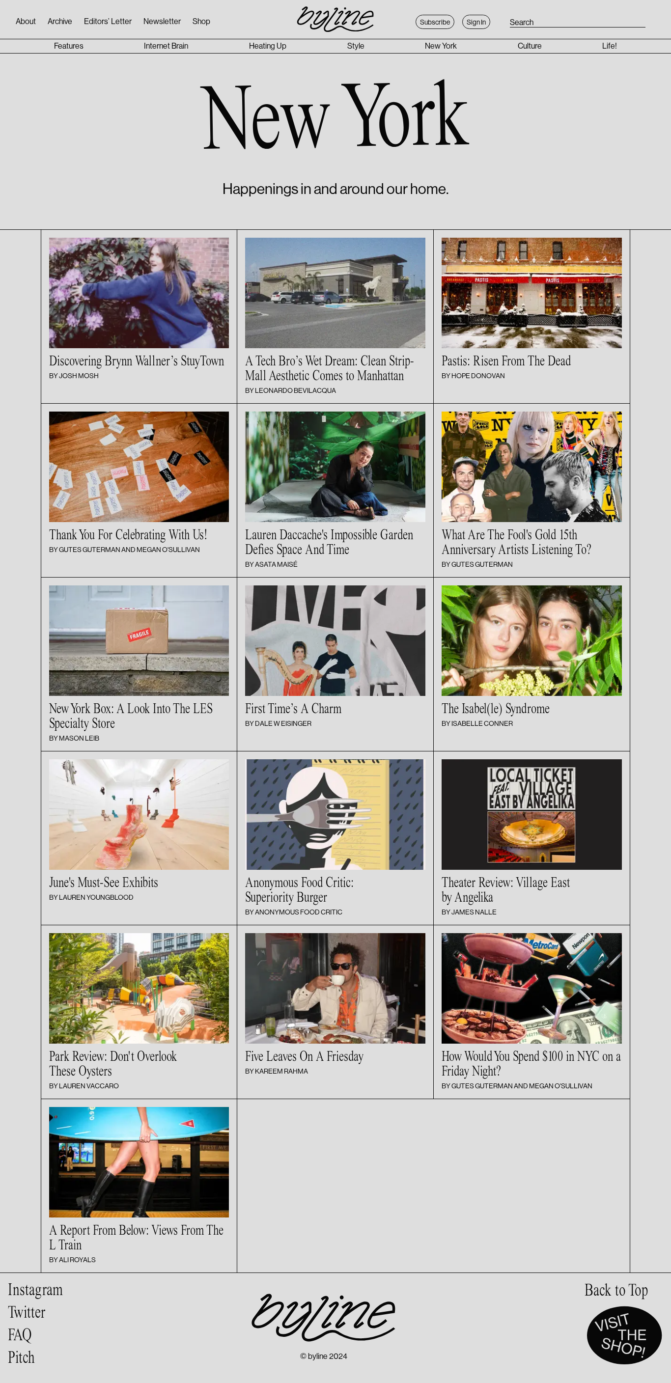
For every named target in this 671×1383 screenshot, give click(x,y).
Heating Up (267, 46)
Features (69, 46)
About (26, 21)
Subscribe (435, 22)
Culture (530, 46)
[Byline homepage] (335, 14)
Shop (201, 21)
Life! (609, 46)
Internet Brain (166, 46)
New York (441, 46)
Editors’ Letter (108, 21)
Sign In (476, 22)
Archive (60, 21)
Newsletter (162, 21)
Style (355, 46)
